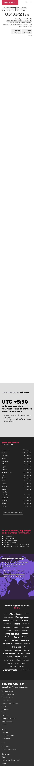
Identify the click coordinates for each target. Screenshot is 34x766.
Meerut (7, 647)
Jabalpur (8, 637)
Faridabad (6, 627)
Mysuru (26, 647)
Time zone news (8, 735)
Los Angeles (6, 450)
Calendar (5, 715)
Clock (4, 706)
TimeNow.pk (10, 2)
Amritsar (27, 614)
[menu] (31, 2)
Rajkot (25, 657)
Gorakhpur (26, 627)
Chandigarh (15, 620)
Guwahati (9, 630)
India (17, 608)
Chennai (26, 620)
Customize (6, 754)
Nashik (26, 650)
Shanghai (5, 497)
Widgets (5, 732)
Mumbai (4, 492)
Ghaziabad (16, 627)
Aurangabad (8, 617)
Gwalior (17, 630)
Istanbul (4, 483)
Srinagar (26, 660)
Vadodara (12, 667)
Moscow (4, 486)
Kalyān (6, 640)
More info (6, 24)
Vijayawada (10, 670)
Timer (4, 712)
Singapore (5, 500)
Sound (4, 725)
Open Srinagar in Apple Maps (13, 576)
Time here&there (8, 694)
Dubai (4, 489)
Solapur (18, 660)
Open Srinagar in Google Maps (14, 571)
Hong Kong (5, 495)
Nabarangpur (8, 650)
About (4, 763)
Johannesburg (6, 472)
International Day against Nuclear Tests (19, 20)
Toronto (4, 458)
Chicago (4, 453)
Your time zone (7, 697)
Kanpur (15, 640)
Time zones (6, 700)
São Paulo (5, 461)
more (30, 35)
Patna (20, 653)
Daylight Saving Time (10, 703)
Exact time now (7, 691)
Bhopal (6, 620)
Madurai (27, 643)
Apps (4, 729)
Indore (25, 634)
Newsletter (6, 738)
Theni (24, 663)
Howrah (25, 630)
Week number (7, 722)
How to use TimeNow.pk (11, 760)
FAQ (3, 757)
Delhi (17, 624)
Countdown (6, 709)
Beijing (16, 31)
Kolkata (25, 640)
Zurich (4, 478)
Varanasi (21, 666)
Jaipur (16, 637)
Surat (9, 663)
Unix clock (5, 746)
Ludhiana (18, 644)
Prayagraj (9, 657)
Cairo (3, 481)
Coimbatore (8, 624)
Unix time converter (9, 749)
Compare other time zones (13, 512)
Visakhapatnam (25, 670)
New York (5, 455)
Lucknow (7, 644)
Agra (5, 614)
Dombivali (26, 624)
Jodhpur (25, 637)
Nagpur (18, 650)
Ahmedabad (16, 614)
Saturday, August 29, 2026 (23, 19)
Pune (17, 657)
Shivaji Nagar (8, 660)
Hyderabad (12, 633)
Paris (3, 475)
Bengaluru (22, 617)
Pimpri (28, 653)
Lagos (4, 467)
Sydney (4, 506)
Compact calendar (9, 719)
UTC (3, 464)
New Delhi (9, 653)
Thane (17, 663)
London (4, 469)
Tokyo (27, 31)
